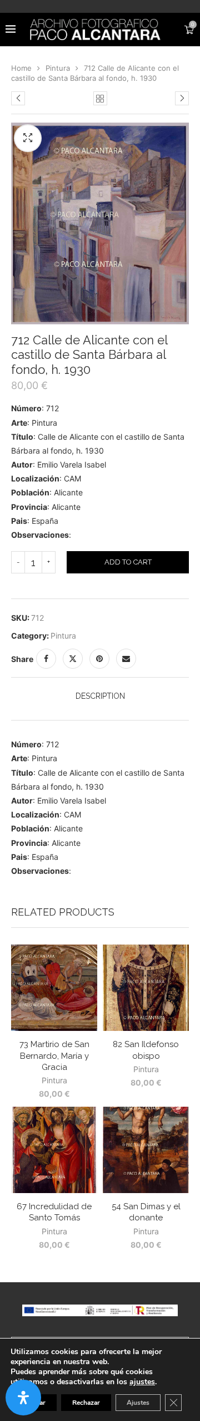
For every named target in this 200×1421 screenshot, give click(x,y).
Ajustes (138, 1402)
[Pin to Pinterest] (99, 659)
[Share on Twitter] (73, 659)
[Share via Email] (126, 659)
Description (100, 696)
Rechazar (86, 1402)
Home (21, 68)
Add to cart (128, 562)
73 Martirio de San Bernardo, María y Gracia (54, 1055)
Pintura (58, 68)
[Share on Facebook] (46, 659)
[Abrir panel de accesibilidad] (23, 1397)
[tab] (100, 696)
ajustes (142, 1382)
